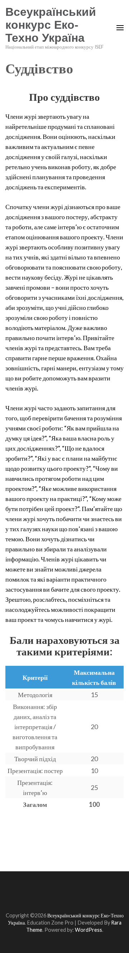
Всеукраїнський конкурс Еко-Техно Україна (50, 24)
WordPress (88, 930)
